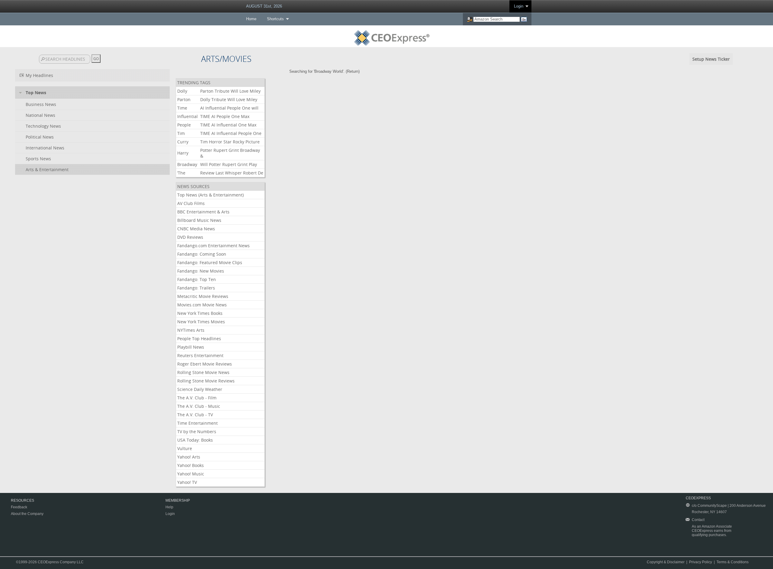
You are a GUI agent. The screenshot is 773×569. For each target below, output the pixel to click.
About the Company (27, 514)
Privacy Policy (700, 562)
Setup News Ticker (711, 59)
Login (518, 6)
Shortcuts (275, 19)
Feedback (19, 507)
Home (251, 19)
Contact (698, 520)
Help (169, 507)
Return (352, 71)
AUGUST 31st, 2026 (264, 6)
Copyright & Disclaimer (666, 562)
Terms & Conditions (733, 562)
